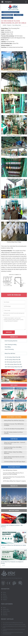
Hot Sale (14, 385)
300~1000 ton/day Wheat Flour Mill (13, 366)
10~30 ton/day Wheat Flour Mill (12, 357)
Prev (3, 498)
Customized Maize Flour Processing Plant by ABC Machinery (14, 477)
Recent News (14, 510)
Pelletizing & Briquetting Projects (10, 12)
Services (5, 613)
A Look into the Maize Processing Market (14, 428)
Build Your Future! (13, 9)
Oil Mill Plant (18, 15)
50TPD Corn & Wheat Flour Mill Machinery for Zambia (13, 545)
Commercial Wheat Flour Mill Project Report (14, 461)
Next (25, 498)
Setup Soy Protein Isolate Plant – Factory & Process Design (14, 443)
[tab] (14, 340)
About (4, 594)
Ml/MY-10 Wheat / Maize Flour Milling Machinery (13, 452)
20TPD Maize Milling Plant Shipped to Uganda (14, 481)
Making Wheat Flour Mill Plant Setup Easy (14, 420)
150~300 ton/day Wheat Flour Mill (12, 364)
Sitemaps (5, 614)
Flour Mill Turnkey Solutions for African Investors (13, 432)
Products (14, 337)
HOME (4, 25)
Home (4, 592)
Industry (5, 596)
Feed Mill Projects (7, 17)
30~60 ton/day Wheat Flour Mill (12, 359)
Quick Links (6, 609)
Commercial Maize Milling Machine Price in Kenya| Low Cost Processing (13, 473)
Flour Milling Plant (7, 15)
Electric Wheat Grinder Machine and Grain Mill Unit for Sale (14, 457)
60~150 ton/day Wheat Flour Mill (12, 362)
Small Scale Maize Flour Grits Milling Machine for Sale (13, 448)
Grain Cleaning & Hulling (10, 344)
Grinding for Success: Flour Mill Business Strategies (14, 424)
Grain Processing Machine (11, 340)
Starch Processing (9, 349)
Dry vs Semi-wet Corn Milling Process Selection (13, 622)
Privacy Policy (6, 611)
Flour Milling (7, 347)
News (4, 607)
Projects (9, 25)
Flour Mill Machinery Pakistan (10, 470)
